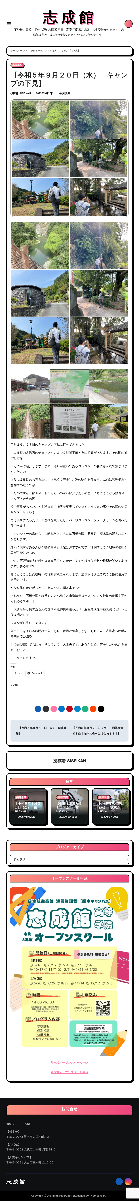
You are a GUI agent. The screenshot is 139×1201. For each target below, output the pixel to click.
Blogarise (79, 1196)
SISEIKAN (25, 93)
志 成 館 (68, 17)
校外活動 (65, 93)
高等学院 (17, 65)
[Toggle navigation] (9, 23)
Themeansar (97, 1196)
